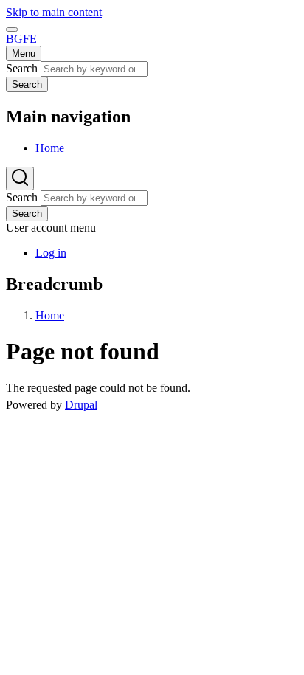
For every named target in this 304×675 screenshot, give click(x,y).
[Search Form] (20, 178)
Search (22, 68)
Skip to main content (54, 12)
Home (49, 315)
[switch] (12, 29)
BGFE (21, 38)
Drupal (81, 404)
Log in (50, 252)
